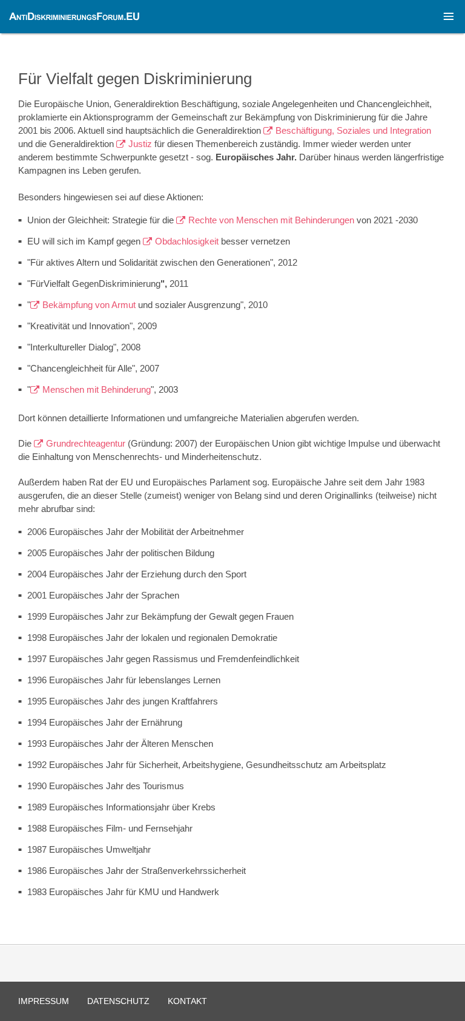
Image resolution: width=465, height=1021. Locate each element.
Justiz (140, 144)
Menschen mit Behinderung (96, 389)
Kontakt (187, 1001)
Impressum (43, 1001)
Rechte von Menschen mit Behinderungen (271, 220)
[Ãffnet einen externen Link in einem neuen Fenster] (115, 144)
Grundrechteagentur (85, 443)
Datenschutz (118, 1001)
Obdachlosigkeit (187, 241)
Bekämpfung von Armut (90, 305)
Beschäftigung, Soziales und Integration (353, 130)
